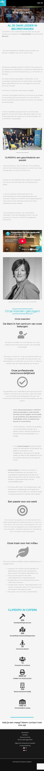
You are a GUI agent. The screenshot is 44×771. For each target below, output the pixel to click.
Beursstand (25, 732)
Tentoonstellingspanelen (25, 739)
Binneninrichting (25, 737)
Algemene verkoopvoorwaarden (25, 743)
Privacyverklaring (25, 745)
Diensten (25, 735)
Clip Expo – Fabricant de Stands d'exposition (3, 3)
